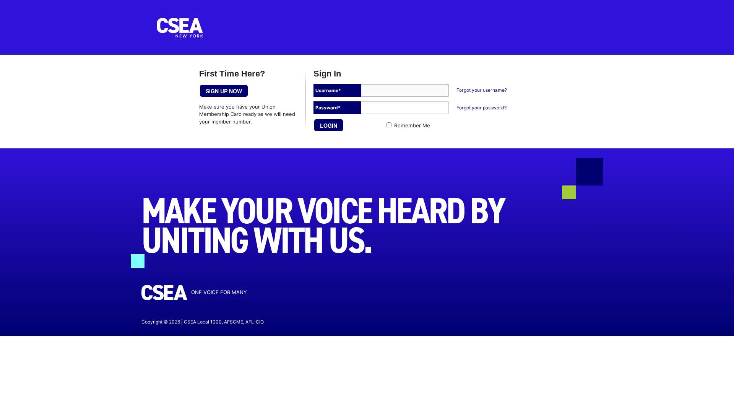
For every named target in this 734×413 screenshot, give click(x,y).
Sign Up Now (224, 91)
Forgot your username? (481, 90)
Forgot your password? (481, 108)
